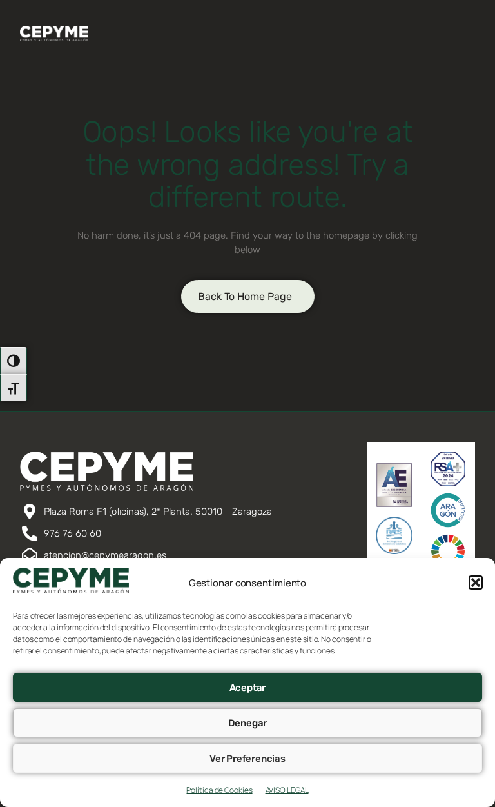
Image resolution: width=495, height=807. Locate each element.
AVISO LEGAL (287, 789)
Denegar (247, 723)
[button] (475, 582)
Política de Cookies (219, 789)
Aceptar (247, 687)
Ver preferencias (247, 758)
